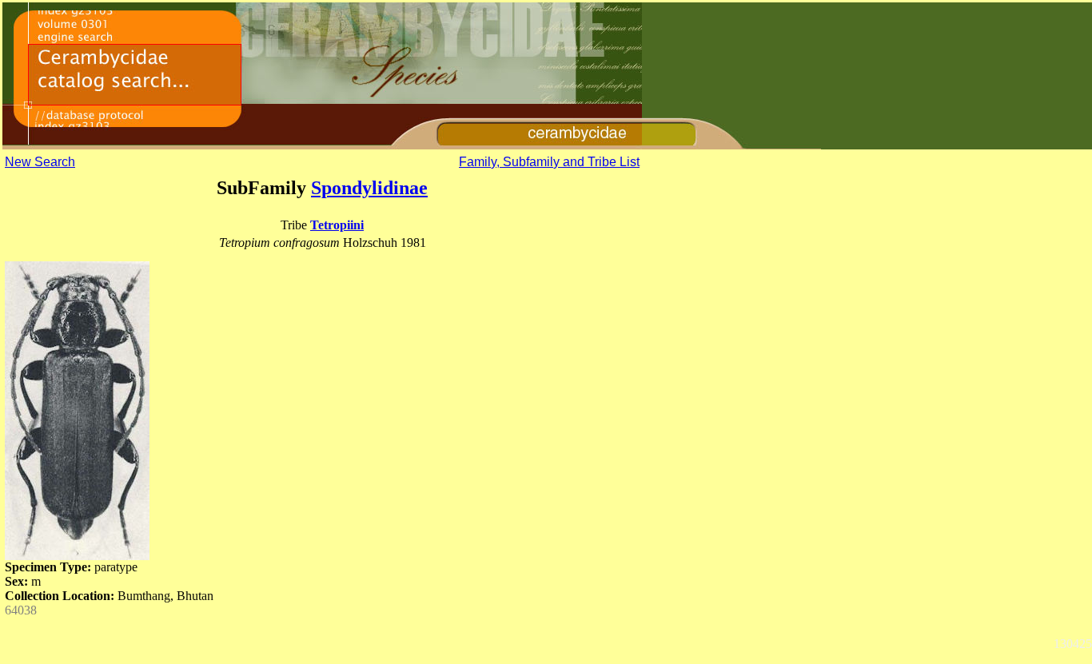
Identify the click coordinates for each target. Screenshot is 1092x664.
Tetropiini (337, 225)
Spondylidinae (369, 187)
